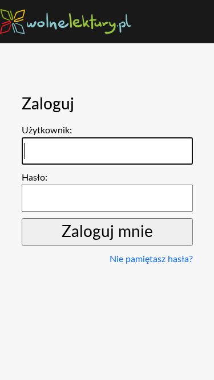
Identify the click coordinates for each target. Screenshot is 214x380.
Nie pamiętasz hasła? (151, 259)
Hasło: (34, 177)
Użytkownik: (47, 130)
